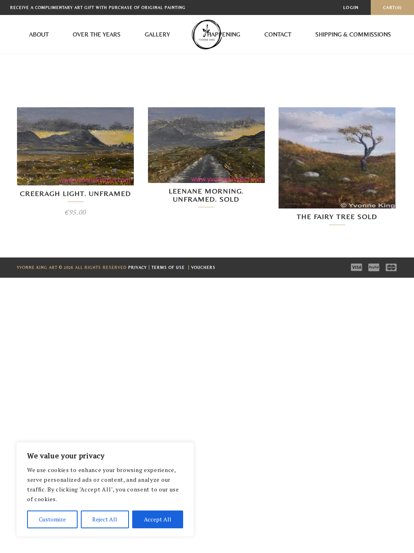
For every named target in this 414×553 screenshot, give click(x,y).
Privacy (137, 267)
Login (351, 7)
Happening (223, 34)
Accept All (157, 519)
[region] (105, 489)
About (39, 34)
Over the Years (96, 34)
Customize (52, 519)
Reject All (104, 519)
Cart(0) (392, 7)
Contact (277, 34)
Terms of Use (169, 267)
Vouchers (203, 267)
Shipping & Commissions (353, 34)
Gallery (157, 34)
